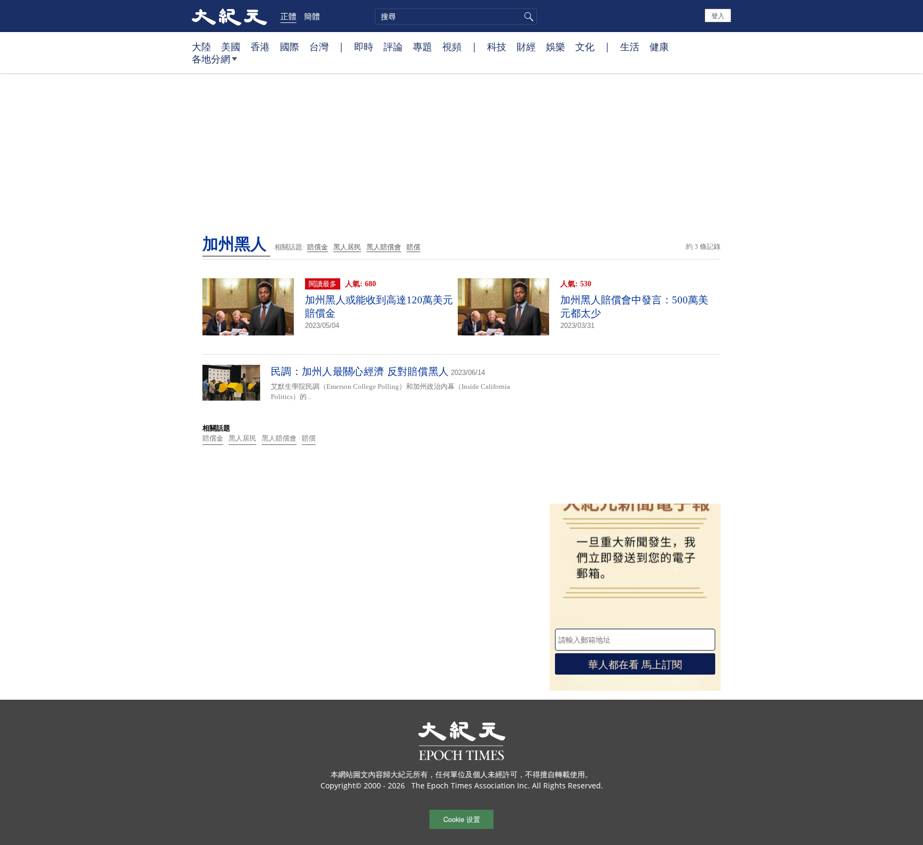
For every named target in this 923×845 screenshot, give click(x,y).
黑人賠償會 (383, 247)
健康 (659, 46)
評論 (393, 46)
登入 (717, 15)
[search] (456, 17)
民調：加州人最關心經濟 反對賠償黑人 (360, 371)
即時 (363, 46)
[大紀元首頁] (229, 16)
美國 (230, 46)
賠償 (413, 247)
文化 (585, 46)
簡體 (312, 16)
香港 (260, 46)
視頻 (452, 46)
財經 (526, 46)
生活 (629, 46)
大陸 (201, 46)
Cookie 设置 (461, 819)
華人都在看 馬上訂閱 (635, 663)
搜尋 (527, 17)
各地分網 (211, 58)
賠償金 (317, 247)
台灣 (318, 46)
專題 (422, 46)
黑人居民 (347, 247)
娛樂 (555, 46)
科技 (496, 46)
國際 (289, 46)
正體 (288, 16)
